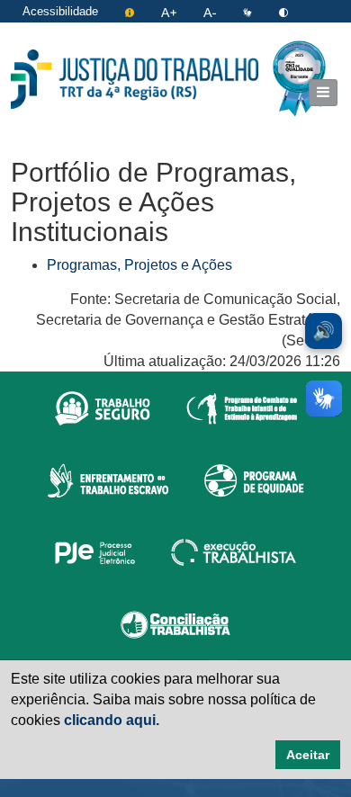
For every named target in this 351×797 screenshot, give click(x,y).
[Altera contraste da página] (283, 11)
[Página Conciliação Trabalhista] (175, 623)
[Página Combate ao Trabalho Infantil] (241, 407)
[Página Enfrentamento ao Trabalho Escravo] (107, 479)
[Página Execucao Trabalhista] (233, 551)
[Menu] (323, 92)
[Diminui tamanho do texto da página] (211, 11)
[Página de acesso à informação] (131, 11)
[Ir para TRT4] (134, 79)
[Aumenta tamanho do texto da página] (170, 11)
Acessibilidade (60, 11)
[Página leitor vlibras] (249, 11)
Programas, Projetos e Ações (139, 265)
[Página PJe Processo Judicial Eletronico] (95, 551)
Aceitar (307, 755)
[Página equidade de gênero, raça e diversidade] (254, 479)
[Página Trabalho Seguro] (102, 407)
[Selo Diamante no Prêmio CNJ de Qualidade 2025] (299, 78)
